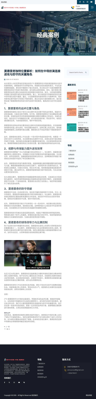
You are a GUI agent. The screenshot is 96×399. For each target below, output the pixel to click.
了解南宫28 (72, 151)
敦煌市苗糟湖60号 (73, 367)
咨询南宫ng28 (73, 166)
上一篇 (7, 326)
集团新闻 (71, 158)
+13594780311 (81, 9)
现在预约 (4, 2)
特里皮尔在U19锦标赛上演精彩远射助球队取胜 (83, 129)
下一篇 (6, 329)
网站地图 (89, 395)
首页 (43, 31)
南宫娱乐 (35, 395)
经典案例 (71, 155)
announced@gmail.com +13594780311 (75, 371)
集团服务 (71, 162)
